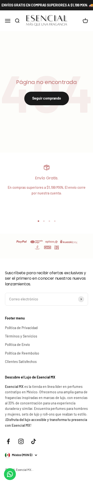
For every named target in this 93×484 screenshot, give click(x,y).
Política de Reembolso (22, 353)
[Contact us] (10, 474)
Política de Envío (17, 344)
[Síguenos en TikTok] (33, 441)
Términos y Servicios (21, 336)
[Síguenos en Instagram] (21, 441)
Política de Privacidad (21, 328)
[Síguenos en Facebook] (8, 441)
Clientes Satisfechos (21, 361)
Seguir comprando (46, 98)
